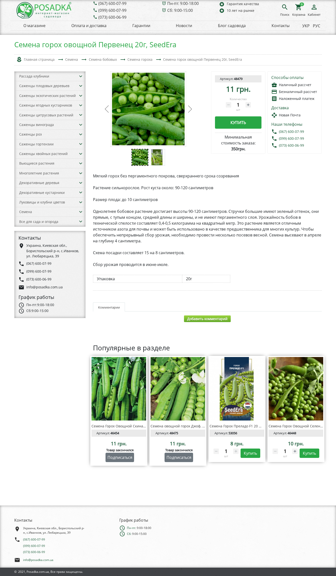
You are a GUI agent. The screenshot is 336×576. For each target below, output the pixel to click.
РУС (316, 26)
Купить (238, 122)
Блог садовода (232, 25)
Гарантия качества (239, 4)
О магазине (34, 25)
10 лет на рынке (236, 10)
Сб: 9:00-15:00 (180, 10)
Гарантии (141, 25)
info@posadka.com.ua (38, 560)
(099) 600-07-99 (112, 10)
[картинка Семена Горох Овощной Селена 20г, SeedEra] (296, 388)
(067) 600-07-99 (112, 3)
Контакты (281, 25)
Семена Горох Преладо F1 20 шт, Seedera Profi (248, 426)
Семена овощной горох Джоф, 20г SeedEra (186, 426)
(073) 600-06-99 (112, 17)
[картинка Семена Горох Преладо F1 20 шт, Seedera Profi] (237, 388)
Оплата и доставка (89, 25)
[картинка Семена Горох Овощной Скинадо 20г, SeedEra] (119, 388)
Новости (184, 25)
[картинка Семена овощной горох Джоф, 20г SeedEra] (178, 388)
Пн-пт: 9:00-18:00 (183, 3)
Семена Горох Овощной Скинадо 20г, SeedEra (130, 426)
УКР (306, 26)
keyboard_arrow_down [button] (81, 76)
